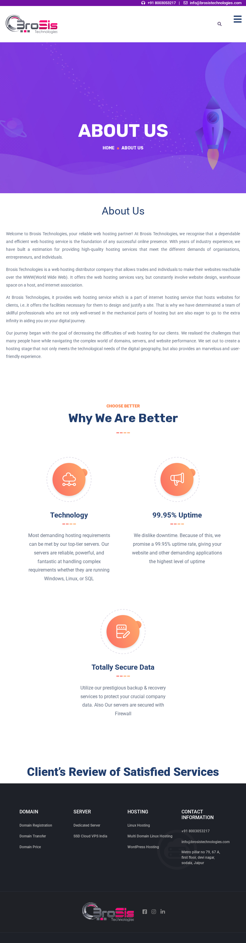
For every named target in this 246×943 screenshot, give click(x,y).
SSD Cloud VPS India (90, 836)
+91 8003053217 (162, 3)
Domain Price (30, 847)
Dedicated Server (87, 825)
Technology (69, 515)
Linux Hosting (139, 825)
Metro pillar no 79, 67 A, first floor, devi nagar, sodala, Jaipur (201, 857)
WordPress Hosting (143, 847)
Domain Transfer (33, 836)
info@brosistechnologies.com (216, 3)
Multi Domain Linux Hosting (150, 836)
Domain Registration (36, 825)
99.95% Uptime (177, 515)
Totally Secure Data (123, 667)
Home (109, 148)
